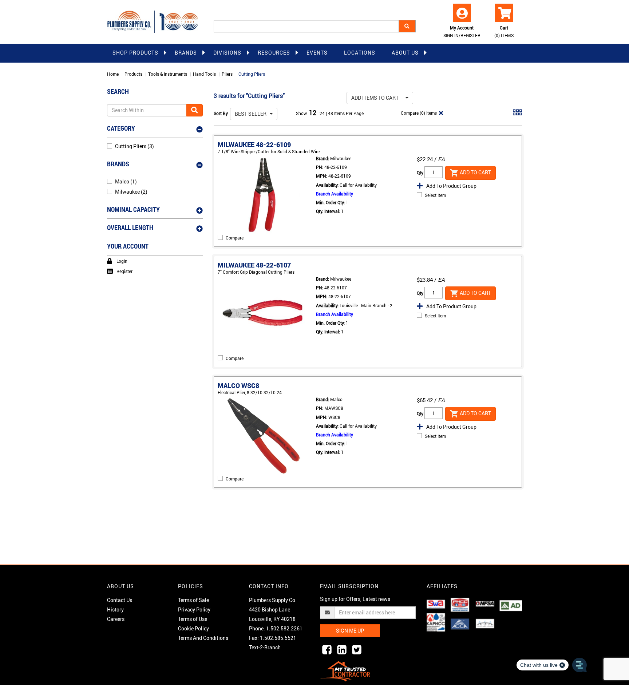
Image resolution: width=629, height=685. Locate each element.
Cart (504, 31)
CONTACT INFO (269, 586)
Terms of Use (192, 618)
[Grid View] (517, 115)
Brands (186, 52)
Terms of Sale (193, 600)
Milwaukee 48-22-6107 (254, 265)
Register (124, 271)
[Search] (407, 26)
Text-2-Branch (265, 647)
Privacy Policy (194, 609)
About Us (405, 52)
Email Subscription (349, 586)
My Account (461, 31)
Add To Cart (475, 172)
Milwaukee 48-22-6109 (254, 144)
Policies (190, 586)
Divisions (227, 52)
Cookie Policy (193, 628)
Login (121, 261)
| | (322, 113)
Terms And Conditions (203, 637)
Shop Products (135, 52)
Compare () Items (418, 113)
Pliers (227, 74)
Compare (235, 238)
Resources (274, 52)
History (115, 609)
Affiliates (442, 586)
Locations (359, 52)
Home (113, 74)
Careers (115, 618)
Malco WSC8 (238, 385)
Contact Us (119, 600)
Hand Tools (204, 74)
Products (133, 74)
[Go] (194, 110)
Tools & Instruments (167, 74)
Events (317, 52)
